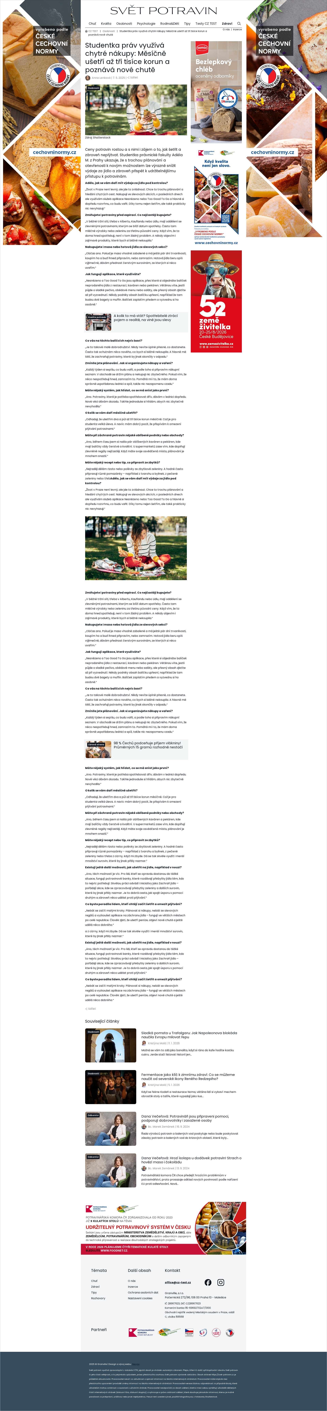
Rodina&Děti (169, 23)
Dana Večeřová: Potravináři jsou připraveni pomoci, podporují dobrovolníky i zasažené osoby (185, 1118)
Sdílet (134, 77)
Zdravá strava (96, 744)
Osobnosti (109, 31)
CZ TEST (93, 31)
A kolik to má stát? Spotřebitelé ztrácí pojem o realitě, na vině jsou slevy (146, 317)
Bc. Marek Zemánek (161, 1127)
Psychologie (146, 23)
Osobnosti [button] (124, 23)
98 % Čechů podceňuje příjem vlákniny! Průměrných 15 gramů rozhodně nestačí (148, 745)
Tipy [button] (187, 23)
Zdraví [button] (227, 23)
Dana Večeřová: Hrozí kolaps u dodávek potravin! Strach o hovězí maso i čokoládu (191, 1160)
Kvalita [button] (106, 23)
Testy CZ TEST (206, 23)
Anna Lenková (101, 78)
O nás (226, 29)
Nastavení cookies (140, 1298)
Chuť (94, 1281)
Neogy (135, 1364)
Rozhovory (98, 1298)
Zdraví (95, 1287)
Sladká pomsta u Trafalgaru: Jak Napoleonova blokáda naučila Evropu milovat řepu (189, 1035)
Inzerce (237, 29)
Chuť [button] (92, 23)
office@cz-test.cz (178, 1282)
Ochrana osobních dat (143, 1292)
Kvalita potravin (97, 317)
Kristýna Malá (157, 1043)
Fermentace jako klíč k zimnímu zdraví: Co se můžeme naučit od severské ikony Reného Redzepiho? (188, 1076)
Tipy (94, 1292)
